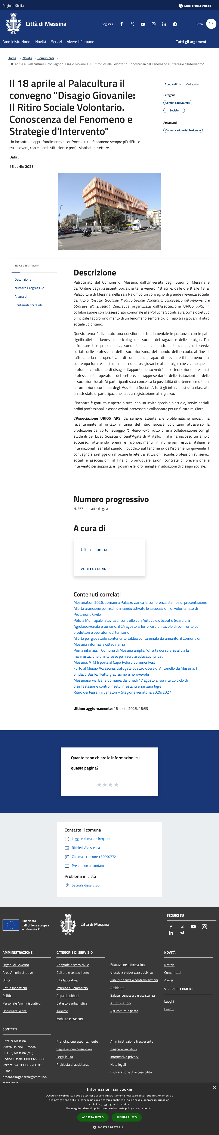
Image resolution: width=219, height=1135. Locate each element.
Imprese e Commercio (72, 987)
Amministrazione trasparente (131, 1041)
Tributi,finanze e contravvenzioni (134, 980)
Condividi (171, 84)
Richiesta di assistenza (72, 1064)
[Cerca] (211, 24)
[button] (109, 1127)
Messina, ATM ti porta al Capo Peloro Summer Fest (114, 662)
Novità (27, 58)
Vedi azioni (193, 84)
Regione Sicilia (13, 5)
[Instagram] (152, 24)
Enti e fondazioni (15, 987)
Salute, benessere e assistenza (132, 995)
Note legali (118, 1064)
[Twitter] (130, 24)
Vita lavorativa (67, 980)
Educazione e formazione (128, 964)
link (150, 1108)
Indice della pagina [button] (27, 265)
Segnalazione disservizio (74, 1049)
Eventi (169, 1009)
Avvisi (168, 980)
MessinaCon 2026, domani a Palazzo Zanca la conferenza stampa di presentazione (140, 602)
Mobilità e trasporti (70, 1018)
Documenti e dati (15, 1011)
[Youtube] (141, 24)
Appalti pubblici (67, 995)
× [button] (214, 1087)
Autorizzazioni (120, 1003)
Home (12, 58)
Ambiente (117, 987)
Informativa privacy (124, 1056)
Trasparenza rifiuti (123, 1049)
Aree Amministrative (18, 972)
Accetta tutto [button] (93, 1117)
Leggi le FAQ (65, 1056)
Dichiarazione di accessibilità (131, 1072)
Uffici (6, 980)
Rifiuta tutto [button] (127, 1117)
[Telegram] (173, 24)
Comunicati (45, 58)
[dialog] (109, 1109)
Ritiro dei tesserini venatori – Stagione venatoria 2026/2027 (122, 692)
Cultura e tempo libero (72, 972)
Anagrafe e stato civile (72, 964)
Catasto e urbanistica (71, 1003)
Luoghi (169, 1001)
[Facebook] (119, 24)
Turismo (62, 1011)
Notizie (169, 964)
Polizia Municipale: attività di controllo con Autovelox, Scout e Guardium (132, 620)
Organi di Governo (16, 964)
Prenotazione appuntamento (77, 1041)
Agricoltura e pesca (124, 1010)
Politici (7, 995)
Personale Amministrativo (21, 1003)
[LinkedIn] (162, 24)
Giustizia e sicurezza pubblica (131, 972)
